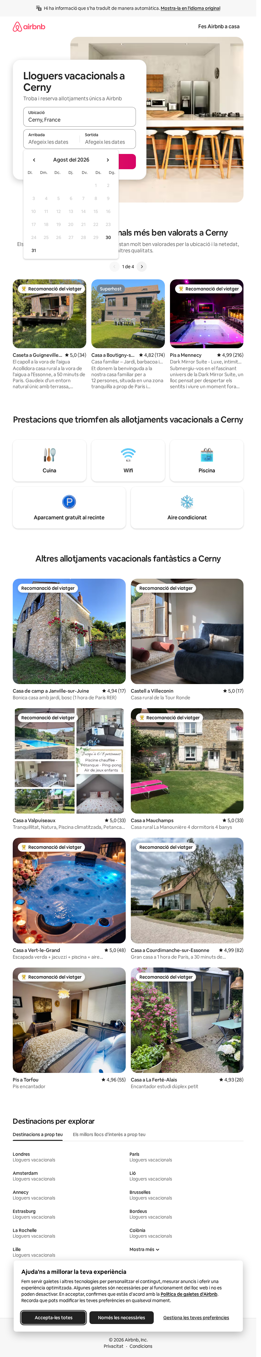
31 (34, 250)
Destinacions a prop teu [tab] (38, 1134)
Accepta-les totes (53, 1317)
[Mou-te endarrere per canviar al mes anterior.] (34, 160)
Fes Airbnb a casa (219, 26)
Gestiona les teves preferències (196, 1317)
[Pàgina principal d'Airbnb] (29, 27)
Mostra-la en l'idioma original (190, 8)
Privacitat (113, 1346)
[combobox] (79, 119)
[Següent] (142, 267)
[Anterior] (114, 267)
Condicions (141, 1346)
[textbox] (51, 142)
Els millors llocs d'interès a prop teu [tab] (109, 1134)
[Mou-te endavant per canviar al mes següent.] (107, 160)
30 (108, 237)
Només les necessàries (121, 1317)
